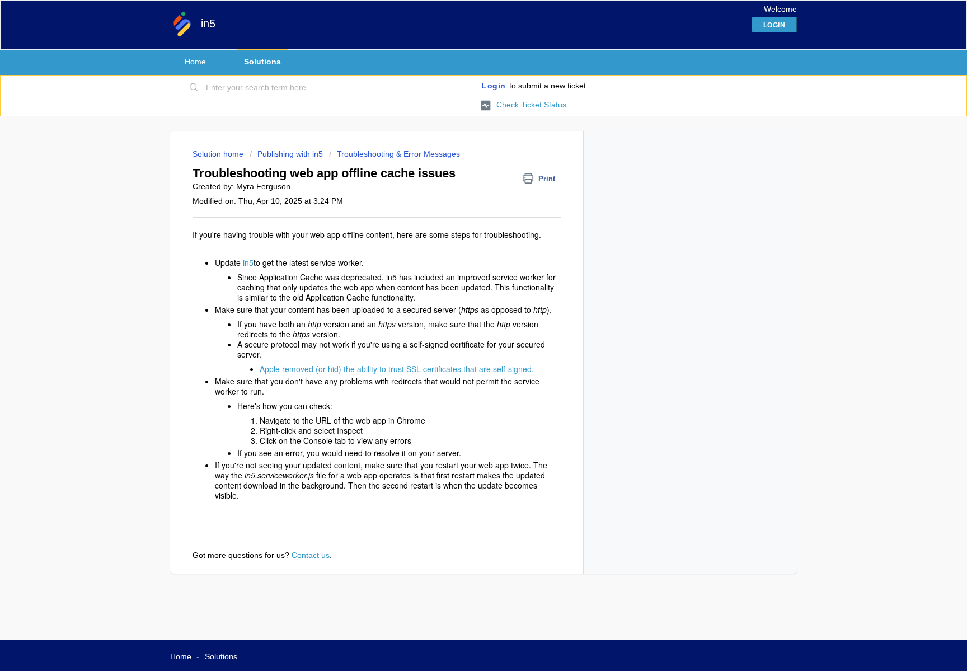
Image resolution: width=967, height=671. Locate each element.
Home (195, 61)
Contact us (311, 555)
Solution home (219, 153)
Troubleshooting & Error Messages (398, 153)
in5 (248, 262)
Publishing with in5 (290, 153)
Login (494, 85)
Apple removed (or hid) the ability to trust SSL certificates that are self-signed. (397, 368)
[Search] (194, 88)
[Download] (463, 189)
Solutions (262, 61)
